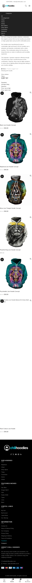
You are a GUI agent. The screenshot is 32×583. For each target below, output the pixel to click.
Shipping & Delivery (6, 535)
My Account (4, 513)
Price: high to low (5, 90)
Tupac (3, 497)
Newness (3, 86)
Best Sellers (4, 25)
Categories (9, 13)
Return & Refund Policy (7, 528)
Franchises (4, 29)
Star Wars (4, 487)
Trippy (3, 35)
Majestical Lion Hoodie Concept (9, 166)
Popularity (4, 82)
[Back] (3, 13)
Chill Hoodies (13, 575)
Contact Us (4, 526)
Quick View (30, 92)
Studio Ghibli (4, 495)
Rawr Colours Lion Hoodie (7, 428)
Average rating (5, 84)
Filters (3, 76)
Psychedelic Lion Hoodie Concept (10, 291)
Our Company (5, 531)
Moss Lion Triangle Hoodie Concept (10, 208)
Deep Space (4, 27)
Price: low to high (5, 88)
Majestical (4, 31)
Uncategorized (5, 18)
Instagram (4, 543)
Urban (3, 20)
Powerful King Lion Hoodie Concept (10, 250)
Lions (2, 500)
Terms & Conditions (6, 538)
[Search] (26, 6)
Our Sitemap (4, 518)
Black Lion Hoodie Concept (8, 125)
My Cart (3, 510)
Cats (2, 492)
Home (4, 68)
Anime (3, 21)
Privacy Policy (5, 533)
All (2, 16)
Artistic (3, 23)
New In (3, 33)
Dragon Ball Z (5, 490)
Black (2, 502)
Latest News (4, 515)
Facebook (4, 540)
